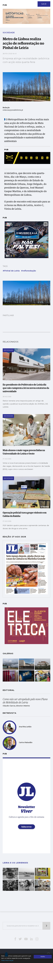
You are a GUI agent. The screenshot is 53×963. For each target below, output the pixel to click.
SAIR (43, 4)
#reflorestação (28, 270)
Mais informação (7, 960)
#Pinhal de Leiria (11, 270)
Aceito (43, 956)
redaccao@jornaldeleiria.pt (13, 110)
